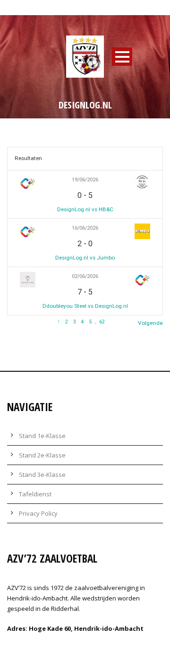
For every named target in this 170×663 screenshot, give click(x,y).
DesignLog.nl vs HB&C (85, 209)
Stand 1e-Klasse (42, 435)
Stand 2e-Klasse (42, 455)
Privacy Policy (38, 513)
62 (102, 322)
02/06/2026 (85, 276)
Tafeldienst (35, 494)
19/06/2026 (85, 180)
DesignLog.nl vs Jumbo (85, 257)
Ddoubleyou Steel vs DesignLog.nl (85, 306)
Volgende (150, 323)
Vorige (15, 323)
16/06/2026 (85, 228)
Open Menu (122, 56)
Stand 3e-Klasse (42, 474)
